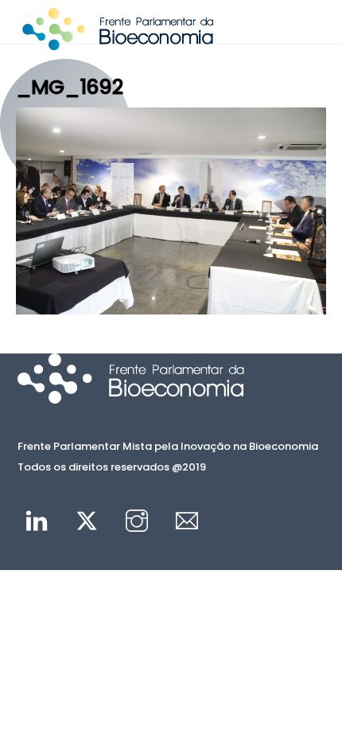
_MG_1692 (69, 86)
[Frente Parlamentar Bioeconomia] (117, 43)
